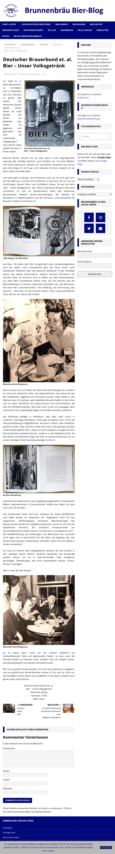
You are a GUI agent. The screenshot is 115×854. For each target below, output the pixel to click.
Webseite (7, 788)
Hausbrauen (67, 30)
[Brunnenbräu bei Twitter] (89, 228)
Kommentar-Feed (11, 837)
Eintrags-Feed (9, 832)
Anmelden (7, 827)
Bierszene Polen (10, 30)
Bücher (25, 74)
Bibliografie (61, 24)
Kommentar (9, 748)
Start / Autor (9, 24)
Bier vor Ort (96, 24)
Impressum (83, 97)
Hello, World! (85, 30)
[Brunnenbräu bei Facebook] (89, 217)
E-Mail (6, 779)
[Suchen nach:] (94, 136)
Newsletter (102, 30)
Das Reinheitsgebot (33, 30)
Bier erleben (79, 24)
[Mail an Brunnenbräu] (100, 228)
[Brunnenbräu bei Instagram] (100, 217)
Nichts (5, 36)
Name (6, 771)
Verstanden (106, 847)
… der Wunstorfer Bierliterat (35, 24)
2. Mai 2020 (12, 74)
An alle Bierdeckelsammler (27, 36)
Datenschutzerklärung (88, 118)
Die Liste (52, 30)
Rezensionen (28, 44)
